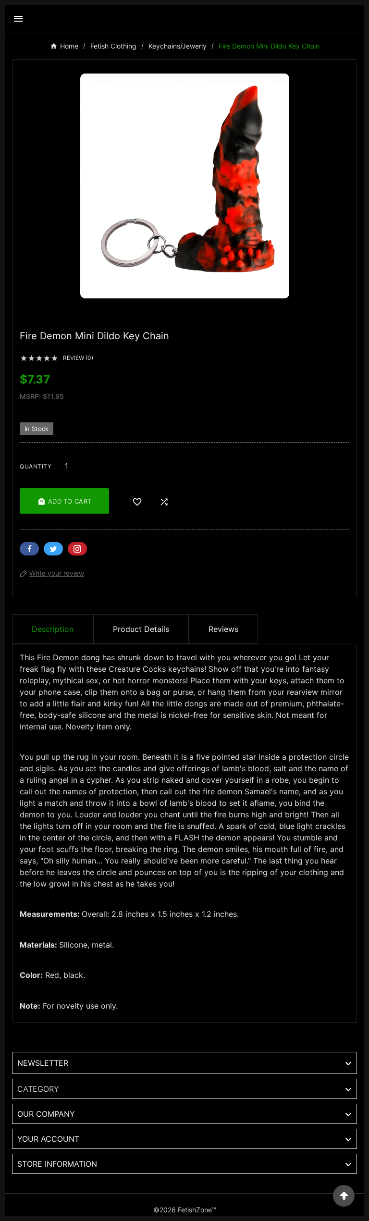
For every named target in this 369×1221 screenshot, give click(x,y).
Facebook (29, 548)
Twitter (53, 548)
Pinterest (77, 548)
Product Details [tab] (141, 629)
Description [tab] (53, 629)
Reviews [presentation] (223, 629)
